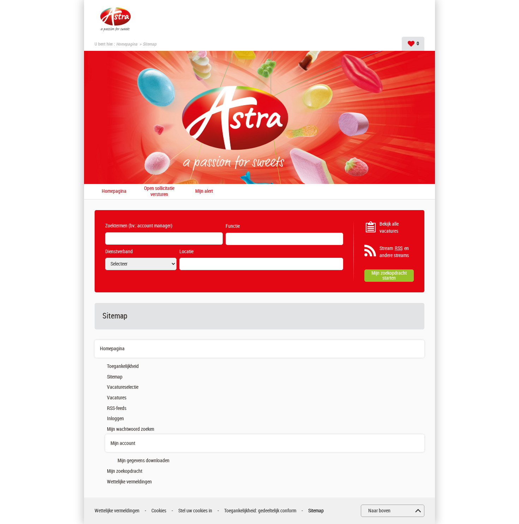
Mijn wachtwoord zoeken (130, 429)
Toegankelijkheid (123, 366)
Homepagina (126, 44)
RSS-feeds (116, 408)
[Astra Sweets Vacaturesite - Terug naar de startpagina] (115, 18)
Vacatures (116, 398)
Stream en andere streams (394, 251)
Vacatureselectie (122, 387)
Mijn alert (204, 191)
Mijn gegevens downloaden (143, 461)
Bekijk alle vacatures (389, 227)
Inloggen (115, 419)
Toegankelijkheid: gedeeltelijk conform (260, 511)
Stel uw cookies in (195, 511)
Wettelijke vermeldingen (129, 482)
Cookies (158, 511)
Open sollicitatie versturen (159, 191)
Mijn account (123, 443)
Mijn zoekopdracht (124, 471)
